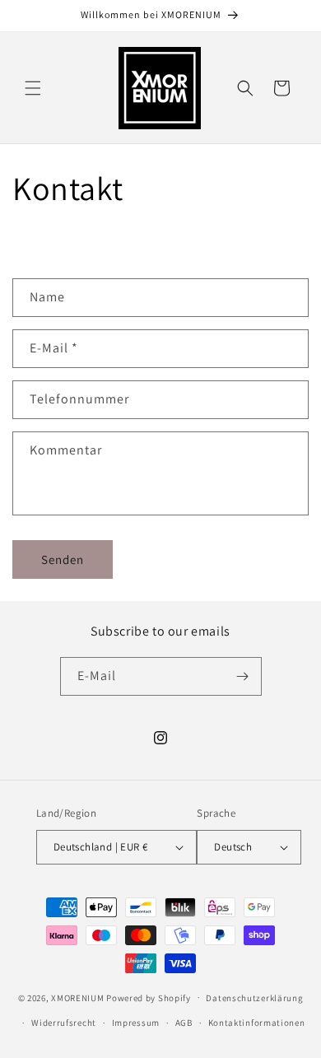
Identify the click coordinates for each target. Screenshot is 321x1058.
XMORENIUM (78, 997)
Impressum (136, 1022)
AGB (184, 1022)
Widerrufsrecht (63, 1022)
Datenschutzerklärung (254, 998)
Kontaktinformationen (256, 1022)
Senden (62, 559)
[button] (33, 88)
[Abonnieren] (243, 676)
